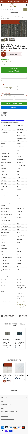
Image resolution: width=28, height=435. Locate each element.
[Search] (25, 9)
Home (2, 15)
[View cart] (26, 5)
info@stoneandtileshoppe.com (7, 419)
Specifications (7, 125)
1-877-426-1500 (14, 12)
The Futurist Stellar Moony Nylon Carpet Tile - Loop (7, 342)
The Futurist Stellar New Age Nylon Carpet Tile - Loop (19, 342)
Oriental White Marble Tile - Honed (19, 374)
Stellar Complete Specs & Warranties (8, 117)
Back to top (13, 390)
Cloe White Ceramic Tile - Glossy (7, 375)
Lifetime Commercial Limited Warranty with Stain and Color (12, 120)
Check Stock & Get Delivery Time (14, 70)
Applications (21, 125)
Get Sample (14, 107)
